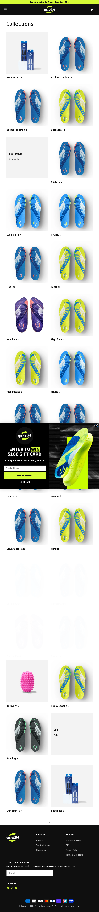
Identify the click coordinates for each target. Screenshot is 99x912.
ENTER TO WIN (25, 475)
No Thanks (24, 482)
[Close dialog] (96, 425)
